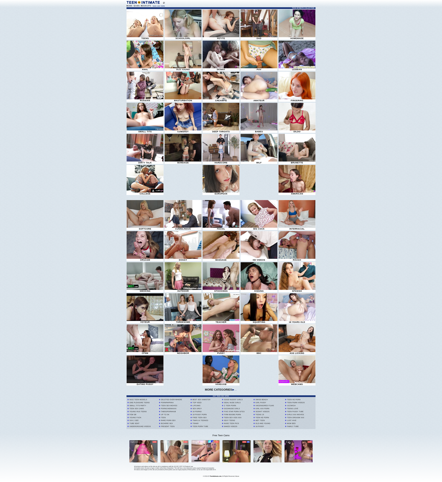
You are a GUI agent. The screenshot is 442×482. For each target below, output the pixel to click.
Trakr (195, 423)
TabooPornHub (168, 411)
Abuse (237, 476)
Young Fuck (135, 417)
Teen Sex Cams (136, 408)
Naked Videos (230, 426)
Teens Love (292, 408)
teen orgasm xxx (295, 417)
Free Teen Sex (199, 417)
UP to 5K (164, 414)
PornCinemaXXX (168, 408)
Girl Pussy (260, 402)
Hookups (146, 6)
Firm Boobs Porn (232, 414)
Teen (163, 417)
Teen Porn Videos (295, 402)
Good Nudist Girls (233, 399)
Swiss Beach (261, 399)
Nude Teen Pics (231, 423)
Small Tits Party (137, 405)
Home (129, 6)
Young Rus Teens (138, 411)
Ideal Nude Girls (232, 402)
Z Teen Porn (229, 405)
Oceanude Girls (231, 408)
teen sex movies (168, 405)
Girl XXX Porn (262, 408)
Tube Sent (134, 423)
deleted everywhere (171, 399)
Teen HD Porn (262, 417)
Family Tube (292, 426)
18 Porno (197, 411)
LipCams (196, 405)
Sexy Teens (229, 420)
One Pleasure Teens (139, 402)
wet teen (260, 420)
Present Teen (167, 426)
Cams (137, 6)
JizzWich (291, 405)
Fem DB (132, 414)
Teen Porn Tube (200, 426)
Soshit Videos (262, 411)
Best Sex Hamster (201, 399)
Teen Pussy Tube (295, 411)
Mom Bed (291, 423)
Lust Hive (291, 420)
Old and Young (262, 423)
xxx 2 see (134, 420)
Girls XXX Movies (295, 414)
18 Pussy (259, 426)
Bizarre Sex (166, 423)
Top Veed (197, 402)
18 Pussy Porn (199, 414)
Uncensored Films (264, 405)
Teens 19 (259, 414)
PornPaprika (167, 402)
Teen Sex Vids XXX (232, 417)
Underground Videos (140, 426)
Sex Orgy (197, 408)
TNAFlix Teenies (200, 420)
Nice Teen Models (138, 399)
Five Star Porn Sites (234, 411)
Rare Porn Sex (168, 420)
